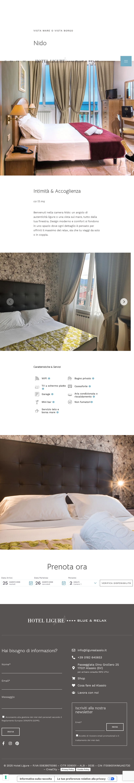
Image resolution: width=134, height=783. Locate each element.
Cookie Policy (83, 769)
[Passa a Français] (18, 61)
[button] (17, 583)
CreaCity (51, 769)
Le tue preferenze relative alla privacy (81, 778)
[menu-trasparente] (126, 61)
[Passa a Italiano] (5, 61)
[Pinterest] (17, 743)
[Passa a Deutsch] (24, 61)
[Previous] (10, 301)
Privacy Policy (68, 769)
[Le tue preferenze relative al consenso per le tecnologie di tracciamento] (6, 777)
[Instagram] (10, 743)
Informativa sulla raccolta (36, 778)
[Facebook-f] (3, 743)
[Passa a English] (11, 61)
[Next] (123, 301)
